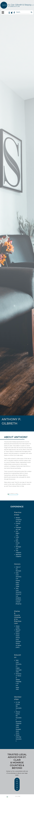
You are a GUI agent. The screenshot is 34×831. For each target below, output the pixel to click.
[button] (31, 12)
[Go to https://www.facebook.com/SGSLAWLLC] (14, 12)
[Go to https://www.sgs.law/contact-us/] (11, 12)
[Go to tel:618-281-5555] (9, 12)
